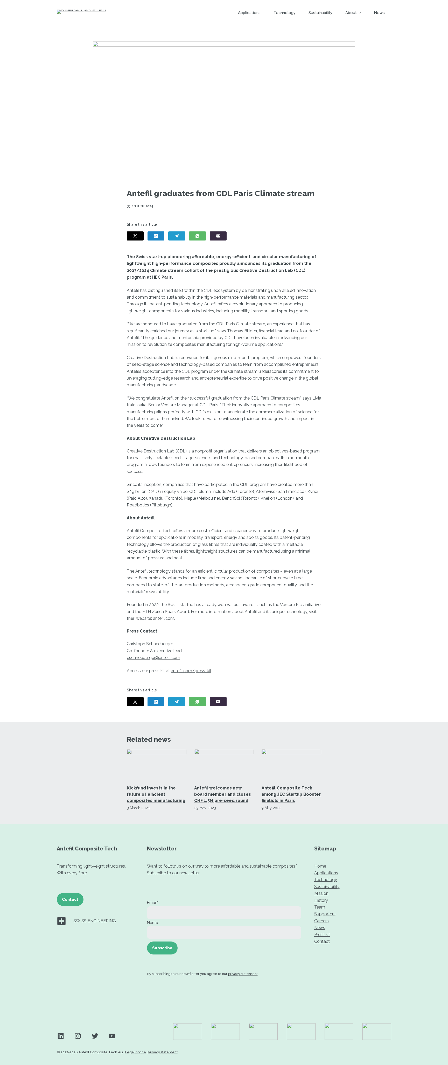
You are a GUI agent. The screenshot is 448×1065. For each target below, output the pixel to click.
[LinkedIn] (156, 236)
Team (319, 907)
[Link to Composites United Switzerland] (225, 1031)
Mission (321, 893)
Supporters (324, 913)
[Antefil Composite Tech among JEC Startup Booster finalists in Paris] (291, 764)
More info (296, 1059)
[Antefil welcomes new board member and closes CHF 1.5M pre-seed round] (224, 764)
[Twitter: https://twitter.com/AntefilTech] (95, 1036)
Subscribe (162, 948)
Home (320, 866)
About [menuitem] (351, 12)
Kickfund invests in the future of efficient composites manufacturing (156, 794)
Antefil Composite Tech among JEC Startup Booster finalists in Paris (291, 794)
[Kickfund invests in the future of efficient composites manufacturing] (156, 764)
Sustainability (327, 886)
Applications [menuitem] (249, 12)
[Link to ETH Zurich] (187, 1031)
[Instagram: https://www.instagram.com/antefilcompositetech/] (78, 1036)
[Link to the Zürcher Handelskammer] (376, 1031)
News (319, 927)
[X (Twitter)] (135, 236)
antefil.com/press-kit (191, 670)
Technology (325, 879)
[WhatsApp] (197, 236)
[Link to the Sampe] (301, 1031)
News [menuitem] (379, 12)
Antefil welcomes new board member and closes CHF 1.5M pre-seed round (222, 794)
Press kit (322, 934)
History (321, 900)
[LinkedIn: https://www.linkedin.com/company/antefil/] (61, 1036)
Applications (326, 872)
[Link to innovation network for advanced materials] (263, 1031)
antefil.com (163, 618)
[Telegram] (176, 236)
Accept (320, 1059)
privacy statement (243, 974)
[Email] (218, 236)
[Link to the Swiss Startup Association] (339, 1031)
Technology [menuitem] (285, 12)
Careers (321, 920)
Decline (347, 1059)
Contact (70, 899)
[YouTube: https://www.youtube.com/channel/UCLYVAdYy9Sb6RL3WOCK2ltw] (112, 1036)
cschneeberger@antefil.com (153, 657)
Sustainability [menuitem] (320, 12)
